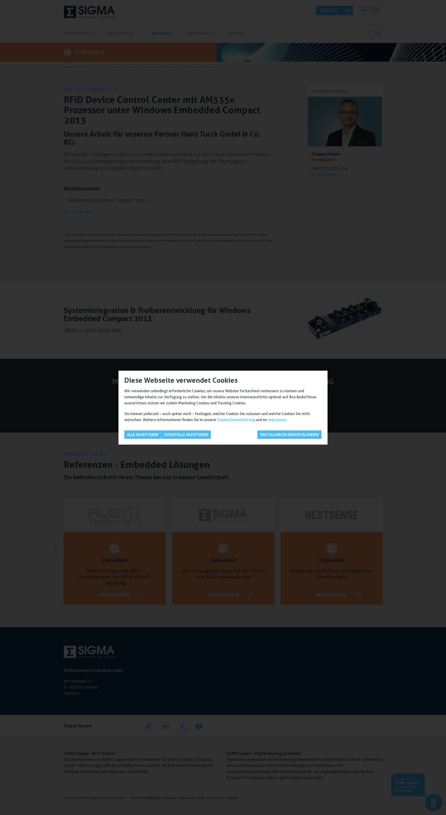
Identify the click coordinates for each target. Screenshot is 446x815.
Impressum (277, 420)
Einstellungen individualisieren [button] (289, 434)
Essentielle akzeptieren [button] (186, 434)
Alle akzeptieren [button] (142, 434)
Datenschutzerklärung (236, 420)
